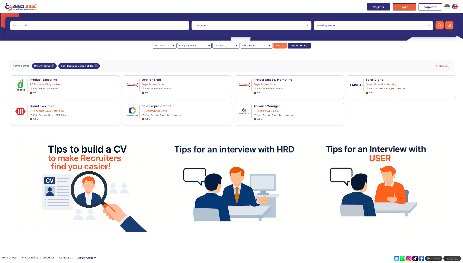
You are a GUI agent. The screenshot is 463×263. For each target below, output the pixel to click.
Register (378, 7)
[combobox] (194, 46)
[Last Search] (449, 25)
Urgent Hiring (299, 45)
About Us (48, 257)
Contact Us (66, 257)
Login (404, 7)
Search (280, 45)
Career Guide (85, 257)
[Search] (440, 25)
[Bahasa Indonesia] (447, 6)
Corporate (430, 7)
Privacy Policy (29, 257)
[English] (454, 6)
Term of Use (9, 257)
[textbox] (194, 45)
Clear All (443, 65)
